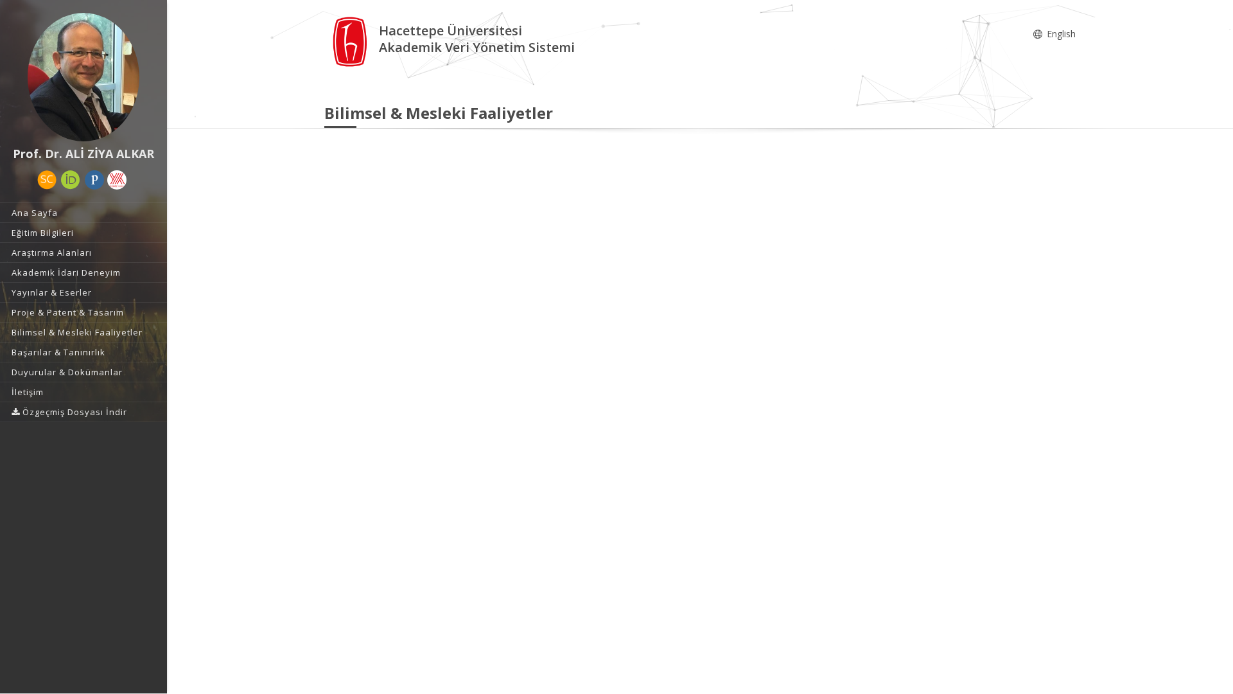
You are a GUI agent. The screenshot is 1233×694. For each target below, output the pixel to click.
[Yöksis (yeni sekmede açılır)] (117, 180)
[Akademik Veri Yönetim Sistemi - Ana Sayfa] (351, 41)
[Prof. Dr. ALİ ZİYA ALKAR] (83, 77)
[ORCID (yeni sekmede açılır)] (71, 180)
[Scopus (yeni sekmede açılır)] (47, 180)
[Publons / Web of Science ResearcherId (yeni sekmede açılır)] (94, 180)
